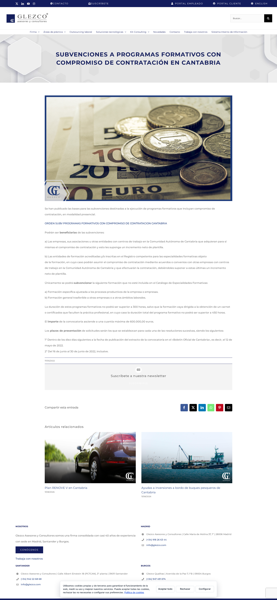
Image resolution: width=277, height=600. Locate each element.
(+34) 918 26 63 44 (156, 539)
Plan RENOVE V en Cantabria (66, 488)
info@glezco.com (156, 545)
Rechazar (185, 588)
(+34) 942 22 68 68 (31, 579)
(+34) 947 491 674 (156, 579)
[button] (47, 465)
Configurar (205, 588)
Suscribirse (138, 383)
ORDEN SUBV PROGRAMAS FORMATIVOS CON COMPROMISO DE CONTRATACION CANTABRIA (106, 223)
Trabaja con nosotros (29, 558)
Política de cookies (134, 592)
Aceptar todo (165, 588)
